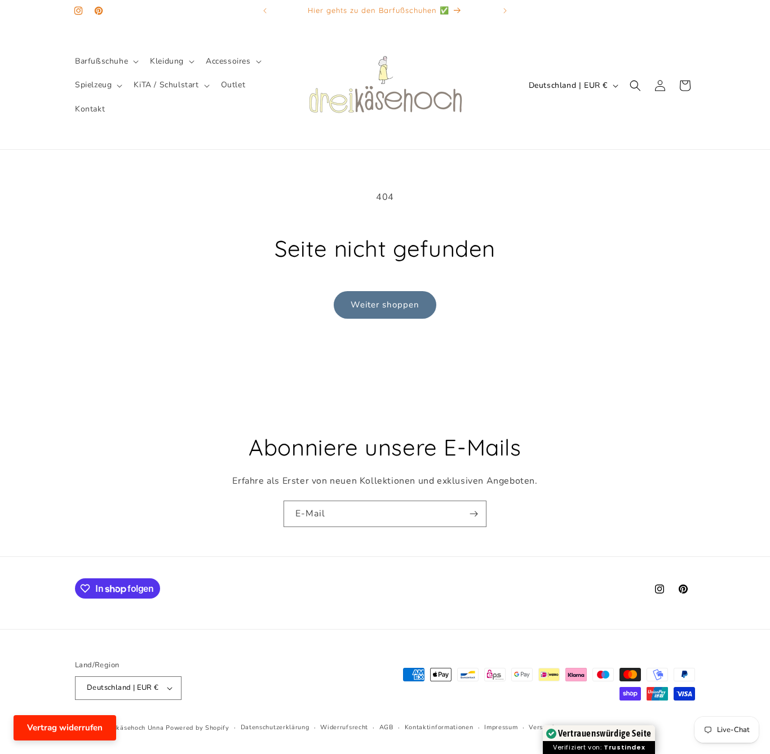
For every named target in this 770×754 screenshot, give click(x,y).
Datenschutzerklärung (275, 727)
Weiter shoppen (385, 304)
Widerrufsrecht (344, 727)
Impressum (500, 727)
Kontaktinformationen (439, 727)
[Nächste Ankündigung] (505, 10)
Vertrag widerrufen (65, 727)
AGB (386, 727)
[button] (105, 61)
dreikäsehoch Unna (134, 728)
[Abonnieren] (473, 514)
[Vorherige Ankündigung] (265, 10)
